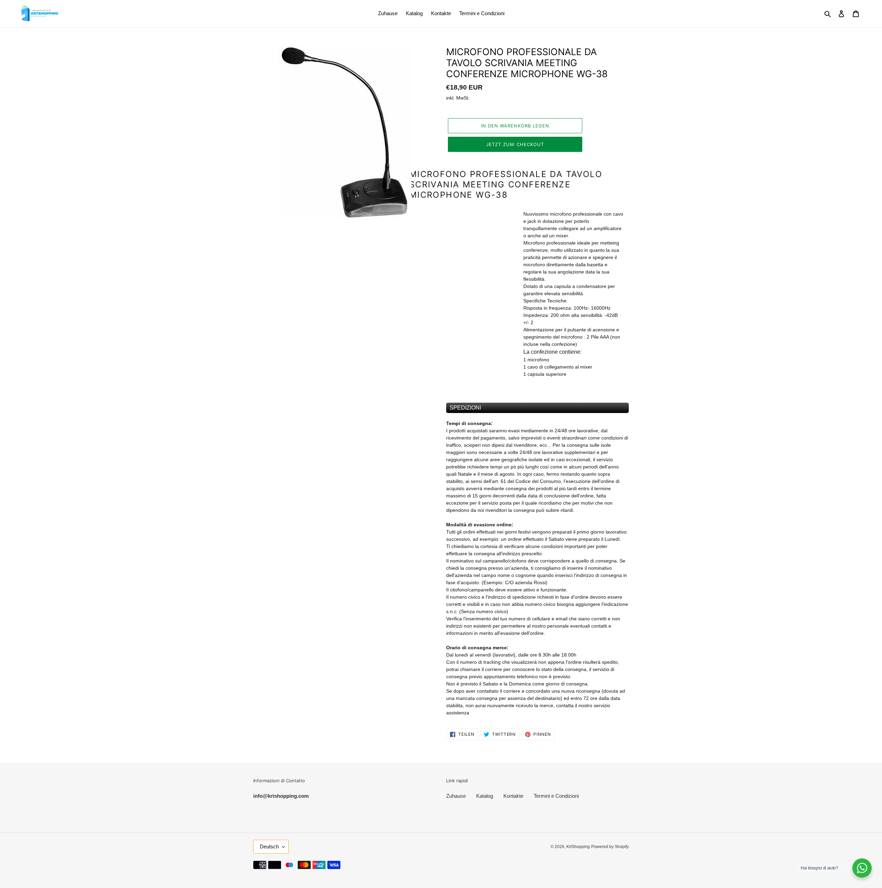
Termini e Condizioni (556, 796)
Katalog (484, 796)
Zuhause (456, 796)
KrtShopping (578, 846)
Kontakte (513, 796)
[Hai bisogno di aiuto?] (862, 868)
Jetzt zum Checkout (515, 144)
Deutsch (269, 846)
